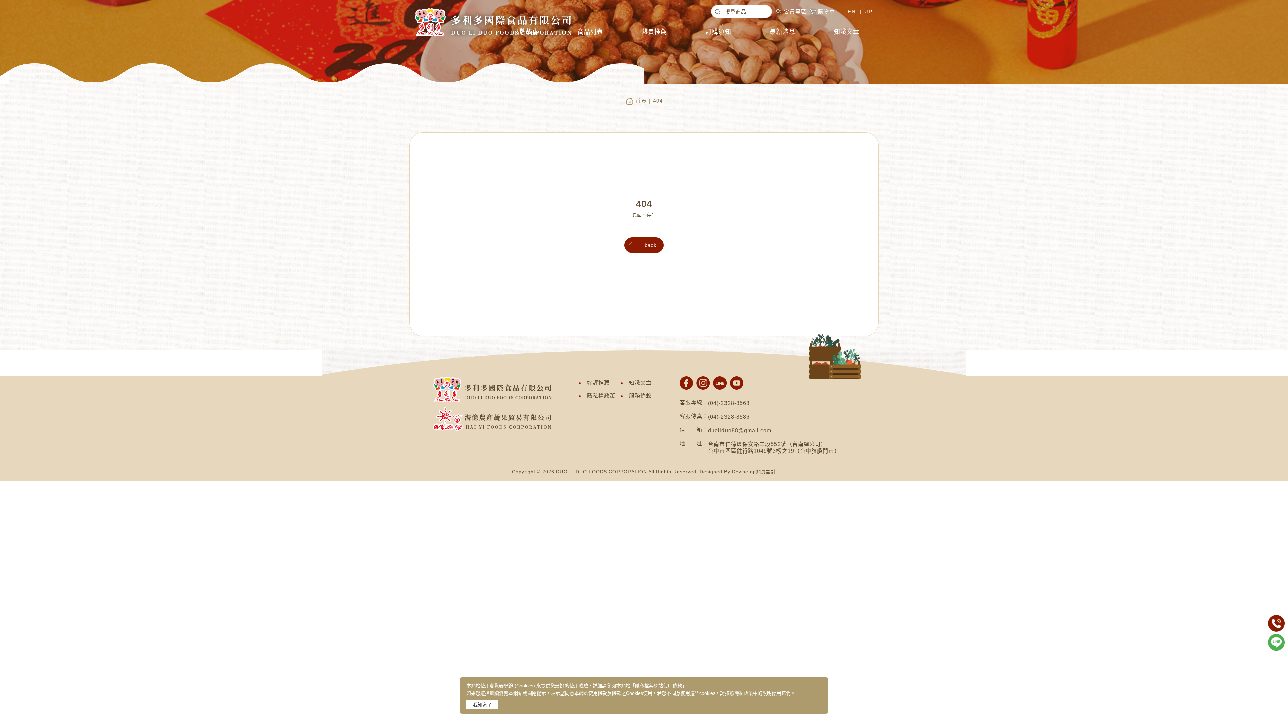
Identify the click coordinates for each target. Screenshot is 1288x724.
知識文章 (846, 31)
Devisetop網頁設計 (754, 471)
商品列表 (590, 31)
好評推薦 (598, 383)
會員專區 (795, 11)
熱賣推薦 (654, 31)
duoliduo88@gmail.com (739, 430)
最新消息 (782, 31)
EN (852, 11)
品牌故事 (526, 31)
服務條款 (640, 396)
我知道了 (482, 704)
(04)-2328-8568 (729, 403)
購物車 (826, 11)
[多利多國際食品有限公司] (492, 8)
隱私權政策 (601, 396)
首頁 (641, 101)
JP (869, 11)
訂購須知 (718, 31)
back (651, 245)
